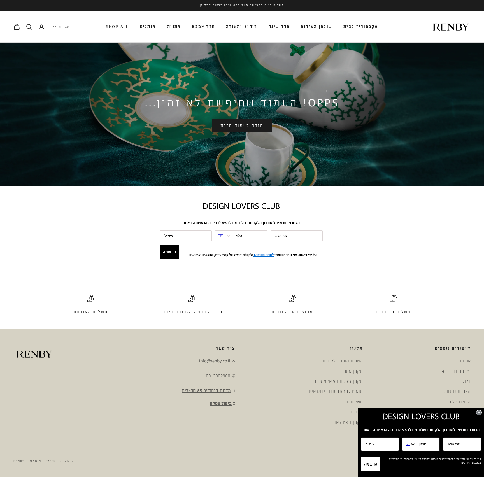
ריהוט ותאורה (241, 27)
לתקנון (205, 5)
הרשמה (169, 252)
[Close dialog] (479, 412)
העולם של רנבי (457, 402)
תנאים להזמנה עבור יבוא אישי (335, 392)
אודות (465, 361)
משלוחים (355, 402)
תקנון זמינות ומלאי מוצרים (338, 381)
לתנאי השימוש (263, 255)
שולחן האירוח (316, 27)
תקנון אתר (353, 371)
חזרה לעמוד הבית (242, 125)
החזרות (356, 412)
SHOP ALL (117, 27)
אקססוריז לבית (360, 27)
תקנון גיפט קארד (347, 422)
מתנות (174, 27)
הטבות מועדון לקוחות (342, 361)
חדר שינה (279, 27)
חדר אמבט (203, 27)
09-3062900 (218, 376)
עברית (64, 26)
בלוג (467, 381)
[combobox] (223, 236)
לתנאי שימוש (438, 459)
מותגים (148, 27)
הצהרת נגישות (457, 392)
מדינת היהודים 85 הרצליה (206, 391)
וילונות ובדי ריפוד (454, 371)
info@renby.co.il (214, 361)
